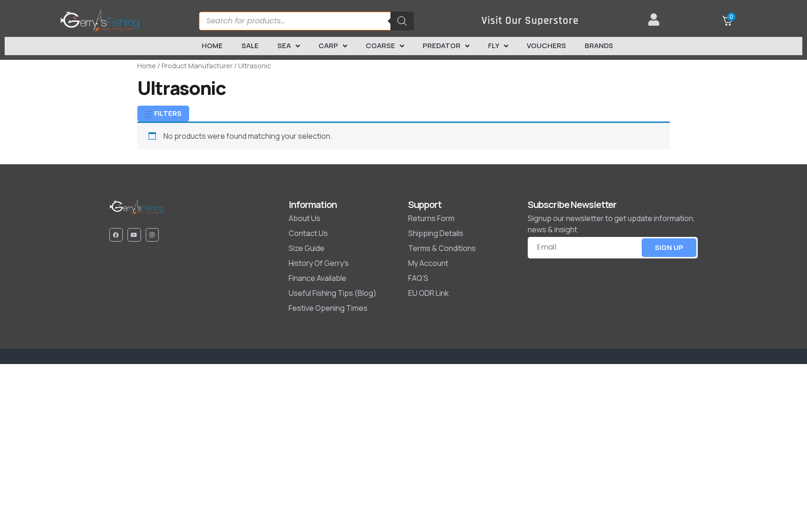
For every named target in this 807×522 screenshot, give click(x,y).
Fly (493, 45)
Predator (441, 45)
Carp (328, 45)
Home (212, 45)
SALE (250, 45)
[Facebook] (116, 235)
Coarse (380, 45)
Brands (599, 45)
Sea (284, 45)
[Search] (402, 21)
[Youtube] (134, 235)
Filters (167, 113)
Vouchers (546, 45)
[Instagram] (152, 235)
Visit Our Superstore (530, 21)
